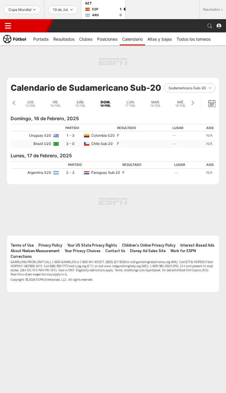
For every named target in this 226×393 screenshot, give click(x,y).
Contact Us (115, 251)
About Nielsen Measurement (35, 251)
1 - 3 (70, 135)
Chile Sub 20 (102, 143)
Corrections (21, 257)
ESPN (32, 25)
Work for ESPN (183, 251)
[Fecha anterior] (14, 103)
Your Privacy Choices (82, 251)
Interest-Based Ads (197, 245)
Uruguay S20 (40, 135)
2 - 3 (70, 172)
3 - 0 (70, 143)
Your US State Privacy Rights (92, 245)
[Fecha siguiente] (192, 103)
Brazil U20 (42, 143)
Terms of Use (22, 245)
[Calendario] (208, 103)
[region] (113, 136)
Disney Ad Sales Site (148, 251)
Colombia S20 (103, 135)
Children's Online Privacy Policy (149, 245)
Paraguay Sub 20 (105, 172)
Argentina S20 (39, 172)
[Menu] (8, 25)
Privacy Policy (50, 245)
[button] (209, 26)
